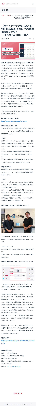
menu (33, 4)
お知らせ (9, 15)
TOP (2, 15)
